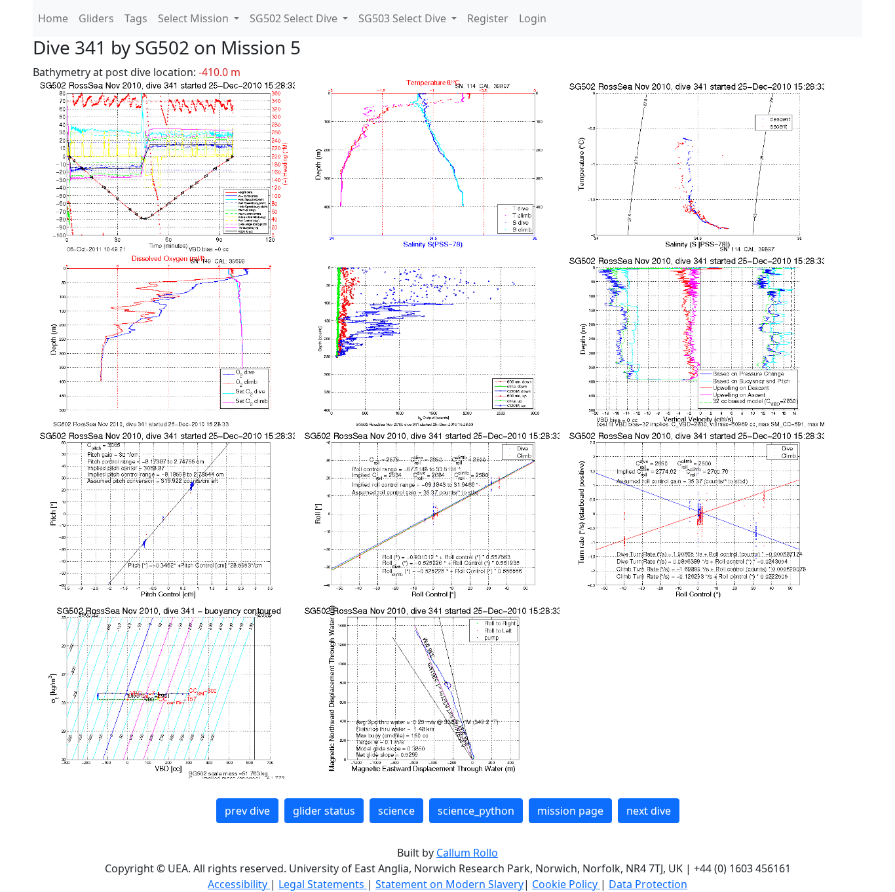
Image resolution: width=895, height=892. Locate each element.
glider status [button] (324, 811)
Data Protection (648, 884)
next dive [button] (648, 811)
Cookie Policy (566, 884)
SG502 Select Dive (295, 18)
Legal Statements (322, 884)
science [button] (396, 811)
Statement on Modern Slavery (449, 884)
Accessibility (239, 884)
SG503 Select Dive (403, 18)
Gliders (96, 18)
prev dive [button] (247, 811)
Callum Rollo (467, 852)
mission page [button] (570, 811)
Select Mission (194, 18)
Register (487, 18)
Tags (135, 18)
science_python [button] (476, 811)
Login (532, 18)
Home (53, 18)
